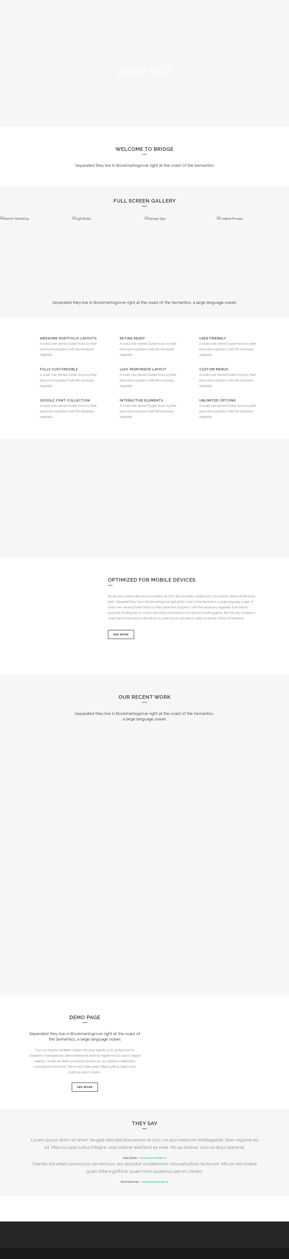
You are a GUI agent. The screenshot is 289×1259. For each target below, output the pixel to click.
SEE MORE (85, 1087)
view (75, 761)
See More (121, 634)
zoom (56, 761)
